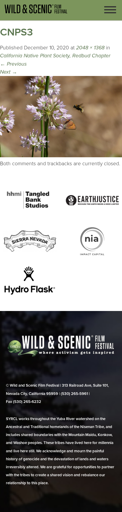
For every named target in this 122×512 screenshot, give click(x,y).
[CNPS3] (61, 156)
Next (8, 72)
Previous (13, 64)
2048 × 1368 (90, 48)
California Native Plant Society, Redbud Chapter (55, 56)
